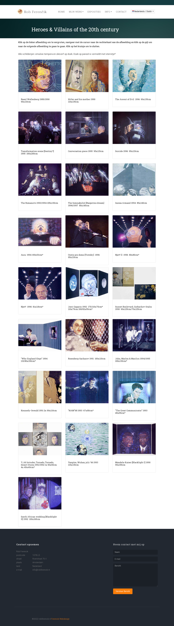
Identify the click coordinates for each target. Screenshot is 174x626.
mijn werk (75, 11)
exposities (94, 11)
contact (121, 11)
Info (107, 11)
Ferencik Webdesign (60, 619)
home (61, 11)
